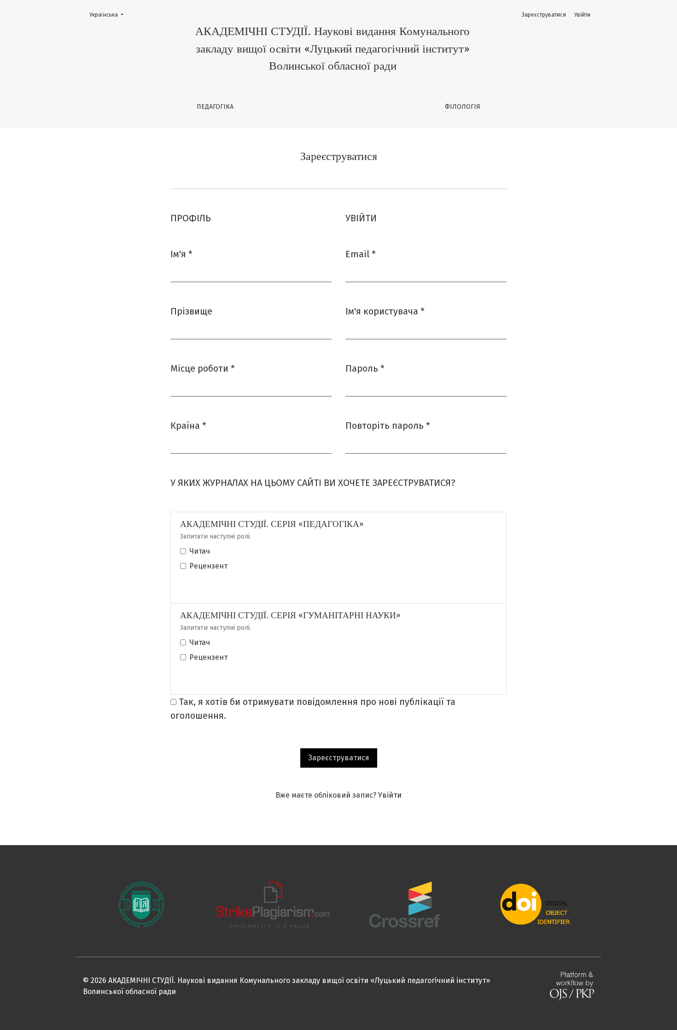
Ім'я (181, 254)
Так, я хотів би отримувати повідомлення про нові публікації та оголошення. (312, 708)
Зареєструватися (544, 15)
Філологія (462, 107)
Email (360, 254)
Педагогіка (215, 107)
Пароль (365, 368)
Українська (109, 14)
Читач (199, 551)
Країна (188, 425)
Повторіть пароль (387, 425)
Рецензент (208, 566)
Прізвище (191, 311)
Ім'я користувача (385, 311)
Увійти (582, 15)
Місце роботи (202, 368)
